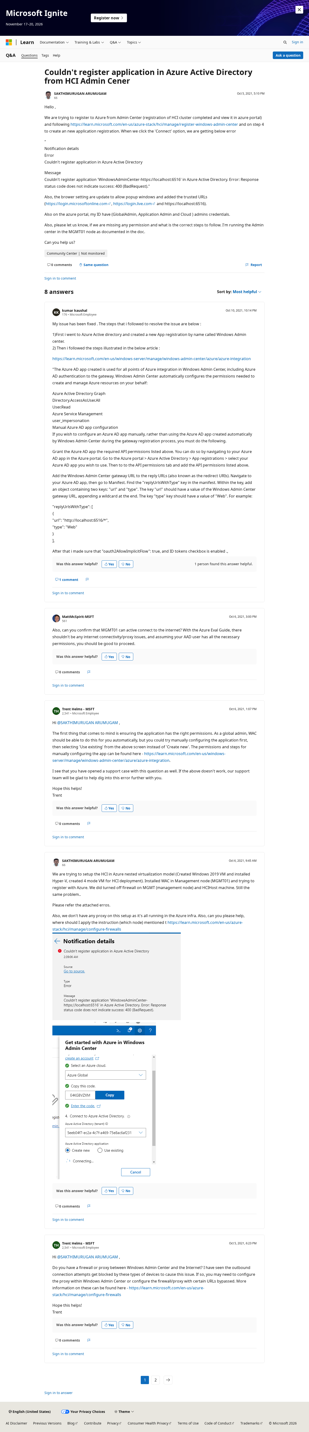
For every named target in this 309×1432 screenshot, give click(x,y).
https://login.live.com (132, 203)
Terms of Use (188, 1423)
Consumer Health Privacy (148, 1423)
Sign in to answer (58, 1392)
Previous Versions (47, 1423)
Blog (71, 1423)
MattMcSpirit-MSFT (78, 616)
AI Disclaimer (16, 1423)
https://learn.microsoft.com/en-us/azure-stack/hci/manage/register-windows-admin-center (154, 124)
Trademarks (250, 1423)
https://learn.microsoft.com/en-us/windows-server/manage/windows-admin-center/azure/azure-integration (151, 358)
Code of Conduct (217, 1423)
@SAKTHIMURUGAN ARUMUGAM (88, 722)
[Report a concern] (87, 579)
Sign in (297, 42)
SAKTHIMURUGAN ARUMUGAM (80, 93)
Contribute (92, 1423)
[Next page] (168, 1380)
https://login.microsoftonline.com (76, 203)
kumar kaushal (74, 310)
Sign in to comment (60, 278)
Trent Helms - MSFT (78, 709)
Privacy (113, 1423)
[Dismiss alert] (299, 10)
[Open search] (285, 42)
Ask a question (288, 55)
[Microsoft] (9, 42)
